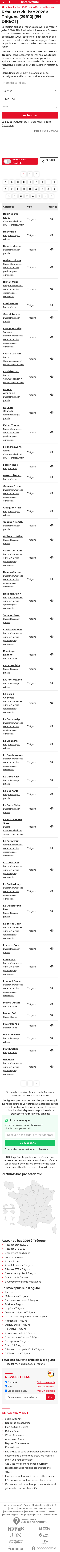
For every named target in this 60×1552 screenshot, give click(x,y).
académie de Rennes (31, 55)
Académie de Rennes (42, 7)
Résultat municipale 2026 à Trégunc (24, 1349)
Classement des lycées (17, 1253)
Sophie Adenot (13, 1418)
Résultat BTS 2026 (15, 1248)
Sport (10, 1386)
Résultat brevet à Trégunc (19, 1265)
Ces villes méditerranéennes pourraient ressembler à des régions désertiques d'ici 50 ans (28, 1467)
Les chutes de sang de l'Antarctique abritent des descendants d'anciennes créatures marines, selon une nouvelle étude (31, 1455)
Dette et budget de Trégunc (20, 1312)
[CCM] (44, 1529)
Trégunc (9, 1292)
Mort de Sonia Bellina (16, 1427)
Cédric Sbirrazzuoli (15, 1435)
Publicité (52, 1505)
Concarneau (20, 121)
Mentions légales (10, 1515)
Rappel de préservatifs (17, 1422)
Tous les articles (25, 1508)
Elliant (47, 121)
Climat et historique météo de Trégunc (26, 1316)
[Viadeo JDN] (44, 1542)
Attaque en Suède (14, 1439)
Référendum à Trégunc (17, 1353)
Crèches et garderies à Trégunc (22, 1300)
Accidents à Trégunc (16, 1320)
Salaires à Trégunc (15, 1304)
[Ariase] (16, 1548)
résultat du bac (13, 26)
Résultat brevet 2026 (16, 1244)
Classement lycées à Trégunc (21, 1273)
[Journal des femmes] (16, 1529)
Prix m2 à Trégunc (15, 1345)
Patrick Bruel (12, 1431)
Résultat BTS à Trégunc (18, 1269)
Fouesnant (36, 121)
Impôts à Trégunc (14, 1308)
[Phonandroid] (44, 1548)
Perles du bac (12, 1261)
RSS (35, 1508)
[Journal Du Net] (16, 1535)
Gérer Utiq (51, 1511)
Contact (12, 1508)
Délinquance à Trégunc (17, 1324)
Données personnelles (13, 1511)
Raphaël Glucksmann (17, 1443)
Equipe (27, 1505)
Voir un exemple (46, 1382)
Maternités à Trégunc (16, 1296)
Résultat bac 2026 (17, 7)
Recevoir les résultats (19, 161)
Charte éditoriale (39, 1505)
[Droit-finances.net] (44, 1535)
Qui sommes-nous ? (13, 1505)
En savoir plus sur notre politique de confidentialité (26, 1149)
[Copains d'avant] (16, 1542)
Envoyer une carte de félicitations (23, 1281)
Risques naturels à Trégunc (20, 1333)
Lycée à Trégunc (14, 1257)
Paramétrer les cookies (35, 1511)
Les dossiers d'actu (17, 1390)
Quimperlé (8, 125)
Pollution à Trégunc (15, 1328)
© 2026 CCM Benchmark (45, 1515)
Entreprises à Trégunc (17, 1341)
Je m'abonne (28, 1142)
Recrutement (45, 1508)
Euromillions (12, 1447)
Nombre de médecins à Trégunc (23, 1337)
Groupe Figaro (26, 1515)
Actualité (12, 1382)
